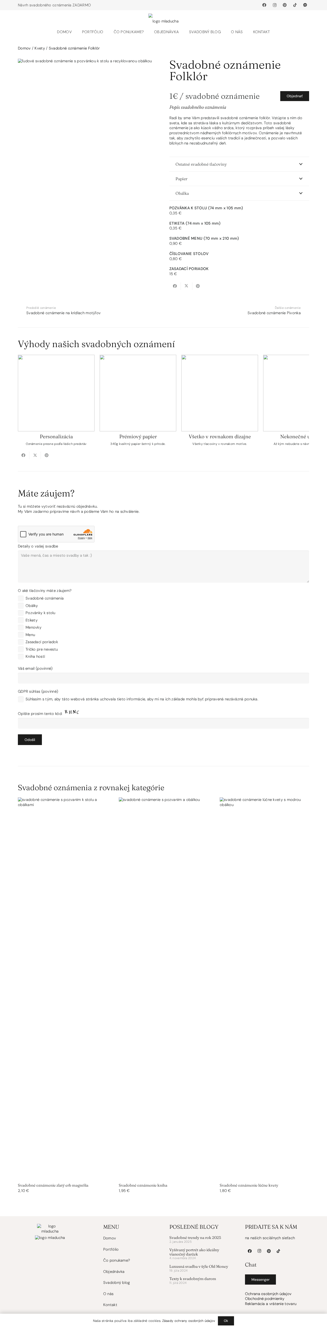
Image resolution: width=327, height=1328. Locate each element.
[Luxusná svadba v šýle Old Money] (201, 1269)
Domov (24, 48)
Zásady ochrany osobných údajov (188, 1321)
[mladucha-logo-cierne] (163, 18)
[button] (146, 32)
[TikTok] (295, 5)
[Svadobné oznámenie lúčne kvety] (264, 995)
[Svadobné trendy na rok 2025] (201, 1240)
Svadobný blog (116, 1282)
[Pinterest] (285, 5)
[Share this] (175, 286)
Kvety (39, 48)
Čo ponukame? (116, 1260)
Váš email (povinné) (35, 668)
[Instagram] (274, 5)
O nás (108, 1293)
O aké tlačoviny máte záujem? (45, 590)
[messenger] (305, 5)
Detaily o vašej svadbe (38, 546)
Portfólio (111, 1249)
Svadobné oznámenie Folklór (74, 48)
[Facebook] (264, 5)
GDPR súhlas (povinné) (138, 695)
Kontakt (110, 1304)
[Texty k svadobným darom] (201, 1281)
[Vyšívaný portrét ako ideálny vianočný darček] (201, 1254)
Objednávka (114, 1271)
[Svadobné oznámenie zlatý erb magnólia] (62, 995)
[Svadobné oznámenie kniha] (163, 995)
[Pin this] (198, 286)
